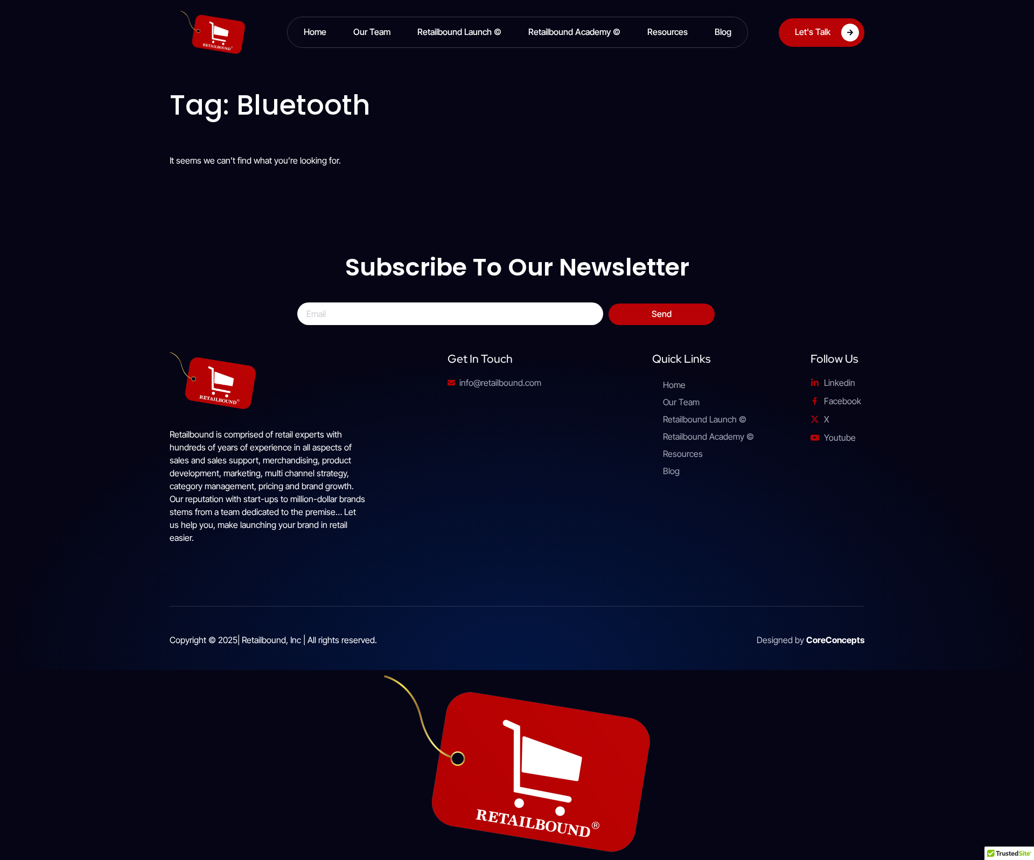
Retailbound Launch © (459, 31)
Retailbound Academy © (574, 31)
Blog (723, 31)
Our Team (371, 31)
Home (315, 31)
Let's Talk (812, 31)
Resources (667, 31)
